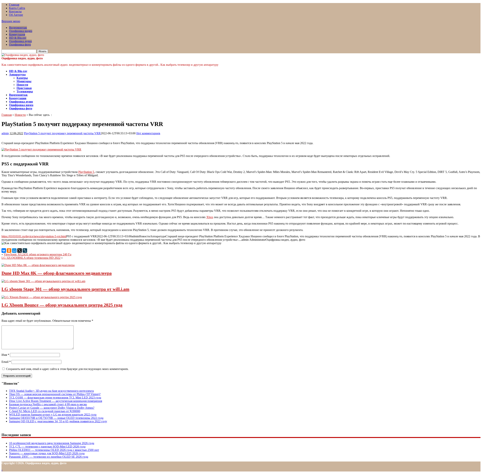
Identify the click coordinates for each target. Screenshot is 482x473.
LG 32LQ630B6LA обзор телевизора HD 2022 (31, 257)
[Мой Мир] (14, 250)
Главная (14, 4)
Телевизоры (25, 91)
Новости (22, 84)
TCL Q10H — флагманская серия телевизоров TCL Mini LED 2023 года (55, 397)
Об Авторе (16, 14)
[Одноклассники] (9, 250)
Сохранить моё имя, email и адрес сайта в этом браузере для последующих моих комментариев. (67, 369)
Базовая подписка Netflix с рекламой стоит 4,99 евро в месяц (48, 404)
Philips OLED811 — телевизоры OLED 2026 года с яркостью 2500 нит (54, 450)
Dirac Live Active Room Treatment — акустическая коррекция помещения (55, 401)
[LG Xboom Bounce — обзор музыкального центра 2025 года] (42, 297)
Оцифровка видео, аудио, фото (22, 58)
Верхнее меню (11, 21)
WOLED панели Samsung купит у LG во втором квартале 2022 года (52, 414)
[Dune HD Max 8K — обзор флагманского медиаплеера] (38, 265)
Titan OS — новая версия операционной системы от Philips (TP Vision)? (55, 394)
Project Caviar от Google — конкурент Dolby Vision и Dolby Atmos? (51, 407)
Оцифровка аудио (20, 41)
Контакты (15, 11)
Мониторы (24, 81)
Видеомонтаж (18, 27)
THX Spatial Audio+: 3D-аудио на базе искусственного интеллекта (51, 390)
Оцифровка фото (20, 44)
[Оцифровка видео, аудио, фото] (23, 55)
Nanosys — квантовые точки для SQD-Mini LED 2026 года (47, 453)
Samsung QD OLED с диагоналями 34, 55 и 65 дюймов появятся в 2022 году (58, 421)
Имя (5, 354)
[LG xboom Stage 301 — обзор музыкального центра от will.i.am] (43, 281)
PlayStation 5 (86, 171)
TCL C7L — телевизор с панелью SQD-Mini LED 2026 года (47, 446)
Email (6, 361)
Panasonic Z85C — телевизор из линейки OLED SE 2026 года (48, 456)
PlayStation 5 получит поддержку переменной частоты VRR (62, 133)
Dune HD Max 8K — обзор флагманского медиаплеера (57, 273)
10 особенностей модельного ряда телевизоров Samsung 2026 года (51, 443)
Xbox (209, 217)
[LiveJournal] (25, 250)
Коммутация (17, 34)
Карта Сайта (17, 8)
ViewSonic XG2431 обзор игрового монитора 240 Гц (37, 254)
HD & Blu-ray (17, 37)
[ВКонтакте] (4, 250)
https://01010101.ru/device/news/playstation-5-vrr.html (34, 236)
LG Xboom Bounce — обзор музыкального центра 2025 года (62, 305)
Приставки (24, 88)
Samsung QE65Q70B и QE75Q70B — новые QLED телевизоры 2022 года (56, 418)
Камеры (22, 77)
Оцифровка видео (20, 31)
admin (5, 133)
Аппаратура (17, 74)
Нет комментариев (148, 133)
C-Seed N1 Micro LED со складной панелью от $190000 (44, 411)
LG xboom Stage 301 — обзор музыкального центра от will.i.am (65, 289)
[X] (19, 250)
